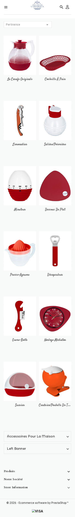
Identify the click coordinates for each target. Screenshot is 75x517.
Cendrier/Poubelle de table (56, 405)
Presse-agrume (20, 275)
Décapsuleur (55, 275)
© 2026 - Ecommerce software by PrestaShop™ (37, 502)
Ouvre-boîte (20, 340)
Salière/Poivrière (55, 144)
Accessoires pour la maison (31, 436)
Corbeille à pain (55, 79)
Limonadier (20, 144)
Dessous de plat (55, 209)
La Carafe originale (20, 79)
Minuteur (20, 209)
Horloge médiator (55, 340)
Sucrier (20, 405)
